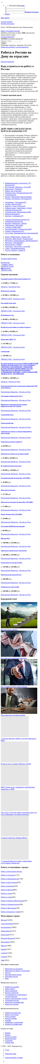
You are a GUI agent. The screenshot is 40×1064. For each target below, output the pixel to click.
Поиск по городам (11, 1004)
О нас (7, 1050)
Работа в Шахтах (7, 890)
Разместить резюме (8, 47)
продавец (20, 45)
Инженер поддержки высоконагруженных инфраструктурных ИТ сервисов (14, 405)
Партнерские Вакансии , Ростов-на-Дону (16, 392)
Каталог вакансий (7, 62)
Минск (3, 946)
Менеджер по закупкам (8, 490)
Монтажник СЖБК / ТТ (8, 339)
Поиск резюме (10, 1016)
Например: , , (16, 45)
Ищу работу (5, 18)
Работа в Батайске (7, 886)
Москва (3, 920)
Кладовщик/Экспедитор (8, 303)
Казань (3, 949)
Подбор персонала (7, 24)
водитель (12, 45)
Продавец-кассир (11, 976)
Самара (3, 957)
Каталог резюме (11, 1018)
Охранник (9, 1041)
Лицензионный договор (14, 1058)
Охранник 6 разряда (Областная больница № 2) (16, 279)
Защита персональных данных (16, 998)
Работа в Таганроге (8, 875)
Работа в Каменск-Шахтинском (12, 901)
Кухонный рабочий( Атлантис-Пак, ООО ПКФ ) (15, 478)
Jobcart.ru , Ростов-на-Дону (10, 287)
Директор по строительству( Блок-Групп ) (14, 550)
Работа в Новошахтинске (10, 904)
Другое (7, 973)
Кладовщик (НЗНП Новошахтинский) (13, 526)
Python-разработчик (7, 423)
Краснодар (5, 935)
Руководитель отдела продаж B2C (11, 562)
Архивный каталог (12, 1000)
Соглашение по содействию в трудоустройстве (16, 995)
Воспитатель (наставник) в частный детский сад (16, 327)
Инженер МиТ (5, 538)
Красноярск (5, 942)
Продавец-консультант (13, 975)
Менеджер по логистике (8, 291)
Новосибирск (6, 931)
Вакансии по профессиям (14, 1002)
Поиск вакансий (11, 991)
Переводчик (9, 1042)
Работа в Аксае (6, 893)
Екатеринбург (6, 927)
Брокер (7, 1035)
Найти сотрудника (12, 1015)
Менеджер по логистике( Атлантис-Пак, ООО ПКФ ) (17, 502)
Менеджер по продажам (14, 969)
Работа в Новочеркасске (9, 879)
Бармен (7, 1033)
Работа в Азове (6, 897)
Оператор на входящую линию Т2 (11, 442)
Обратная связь (10, 1054)
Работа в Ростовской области (11, 871)
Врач (7, 978)
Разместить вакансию (13, 1013)
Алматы (4, 953)
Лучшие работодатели (9, 259)
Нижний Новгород (8, 938)
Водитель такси (11, 1037)
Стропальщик (5, 351)
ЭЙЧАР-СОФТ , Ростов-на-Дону (13, 299)
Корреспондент (10, 1039)
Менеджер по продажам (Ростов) (11, 574)
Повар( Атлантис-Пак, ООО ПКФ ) (11, 514)
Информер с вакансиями (14, 1022)
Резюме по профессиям (13, 1024)
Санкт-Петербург (7, 924)
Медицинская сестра (7, 315)
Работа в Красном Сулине (10, 912)
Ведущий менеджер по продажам (11, 466)
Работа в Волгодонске (9, 882)
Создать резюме (6, 22)
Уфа (2, 960)
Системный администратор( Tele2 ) (12, 396)
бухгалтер (27, 45)
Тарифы (8, 1020)
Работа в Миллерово (8, 908)
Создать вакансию (7, 37)
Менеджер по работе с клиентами (17, 971)
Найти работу (10, 989)
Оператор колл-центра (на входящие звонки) (15, 454)
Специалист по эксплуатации (10, 587)
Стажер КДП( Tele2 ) (7, 415)
